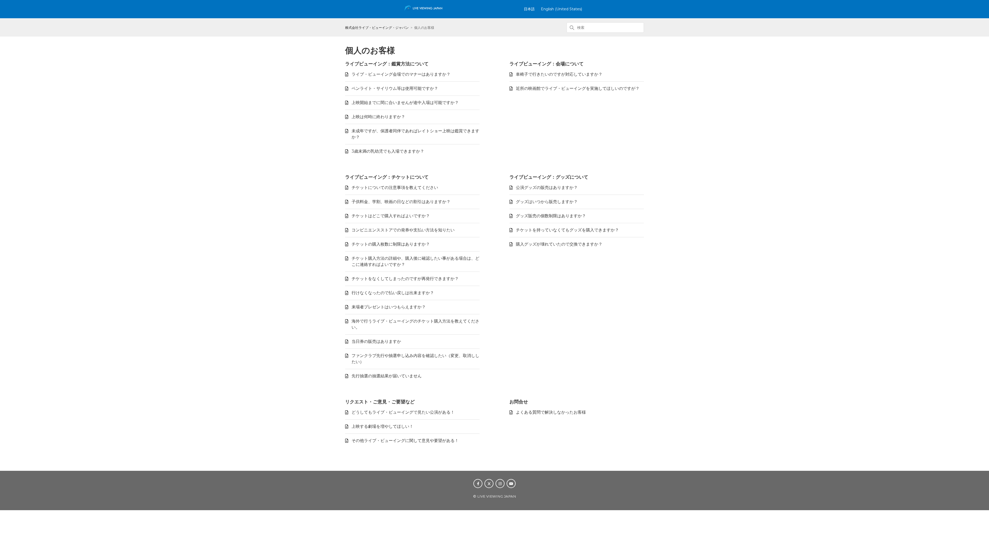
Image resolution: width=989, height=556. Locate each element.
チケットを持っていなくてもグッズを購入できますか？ (567, 230)
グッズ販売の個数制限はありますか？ (551, 215)
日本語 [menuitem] (529, 9)
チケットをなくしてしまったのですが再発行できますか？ (405, 278)
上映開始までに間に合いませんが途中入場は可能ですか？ (405, 102)
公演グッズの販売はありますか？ (547, 187)
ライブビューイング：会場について (546, 64)
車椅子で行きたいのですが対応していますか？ (559, 74)
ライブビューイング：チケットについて (387, 177)
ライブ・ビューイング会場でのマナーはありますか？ (401, 74)
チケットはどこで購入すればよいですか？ (391, 215)
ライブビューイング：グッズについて (548, 177)
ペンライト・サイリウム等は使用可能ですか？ (395, 88)
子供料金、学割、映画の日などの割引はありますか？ (401, 201)
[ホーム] (423, 10)
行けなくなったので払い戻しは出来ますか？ (393, 292)
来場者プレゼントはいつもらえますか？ (389, 307)
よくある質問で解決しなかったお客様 (551, 412)
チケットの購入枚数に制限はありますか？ (391, 244)
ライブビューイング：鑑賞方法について (387, 64)
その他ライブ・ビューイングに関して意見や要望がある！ (405, 440)
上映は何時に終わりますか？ (378, 116)
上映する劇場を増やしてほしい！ (382, 426)
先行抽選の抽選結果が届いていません (387, 375)
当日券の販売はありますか (376, 341)
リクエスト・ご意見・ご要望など (380, 402)
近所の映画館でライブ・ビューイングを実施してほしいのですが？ (578, 88)
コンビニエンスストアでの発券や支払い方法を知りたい (403, 230)
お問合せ (518, 402)
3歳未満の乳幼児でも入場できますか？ (388, 151)
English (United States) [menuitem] (561, 9)
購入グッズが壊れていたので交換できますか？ (559, 244)
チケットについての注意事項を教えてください (395, 187)
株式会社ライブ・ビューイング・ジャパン (377, 27)
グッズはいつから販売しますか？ (547, 201)
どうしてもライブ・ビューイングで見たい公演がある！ (403, 412)
